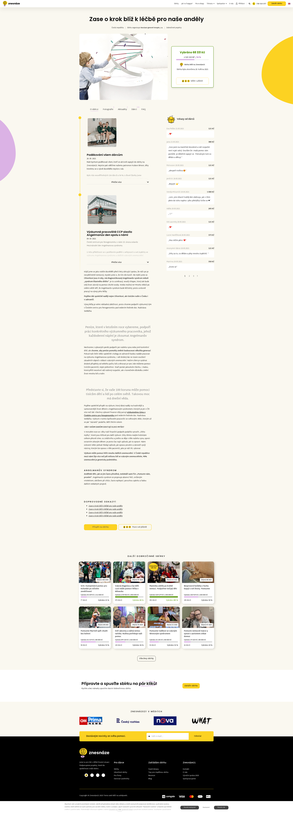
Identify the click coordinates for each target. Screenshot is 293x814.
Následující (197, 276)
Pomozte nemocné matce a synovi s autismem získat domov (196, 633)
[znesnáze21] (11, 3)
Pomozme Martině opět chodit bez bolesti (94, 632)
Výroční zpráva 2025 (191, 775)
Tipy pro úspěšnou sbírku (158, 772)
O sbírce (94, 109)
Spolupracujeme (189, 778)
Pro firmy (117, 775)
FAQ (143, 109)
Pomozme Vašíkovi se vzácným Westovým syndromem (163, 632)
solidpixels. (123, 795)
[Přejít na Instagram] (92, 775)
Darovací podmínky (121, 778)
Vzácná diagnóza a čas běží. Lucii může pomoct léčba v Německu (127, 588)
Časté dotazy (153, 769)
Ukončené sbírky (120, 772)
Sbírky (116, 769)
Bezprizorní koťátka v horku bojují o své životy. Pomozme (197, 587)
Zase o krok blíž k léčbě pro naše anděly (106, 506)
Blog (150, 778)
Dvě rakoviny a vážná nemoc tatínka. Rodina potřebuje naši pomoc (128, 633)
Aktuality (122, 109)
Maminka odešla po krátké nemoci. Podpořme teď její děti (163, 587)
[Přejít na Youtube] (97, 775)
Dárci (134, 109)
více (119, 810)
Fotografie (108, 109)
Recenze (151, 775)
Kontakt (186, 769)
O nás (185, 772)
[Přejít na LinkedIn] (103, 775)
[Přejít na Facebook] (86, 775)
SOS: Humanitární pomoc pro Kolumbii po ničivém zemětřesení (94, 588)
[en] (289, 3)
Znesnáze (188, 763)
